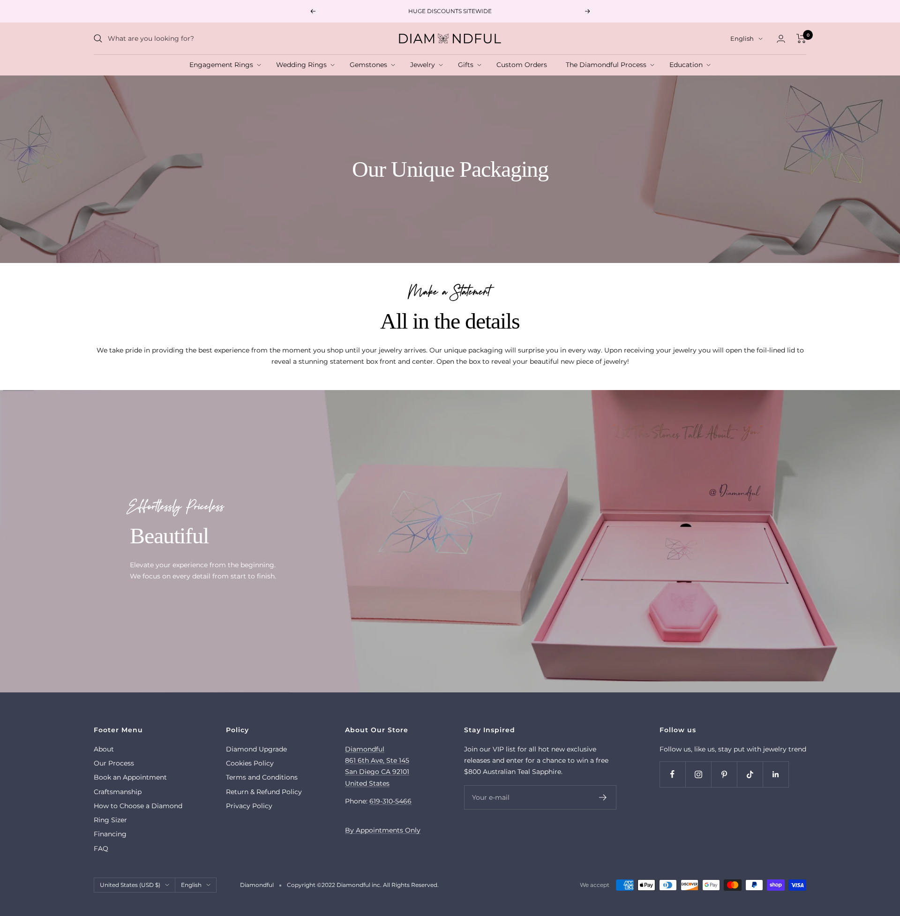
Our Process (114, 763)
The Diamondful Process (608, 64)
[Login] (781, 39)
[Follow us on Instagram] (698, 774)
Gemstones (370, 64)
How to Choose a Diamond (138, 806)
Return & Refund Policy (264, 792)
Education (687, 64)
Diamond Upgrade (256, 749)
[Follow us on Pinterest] (724, 774)
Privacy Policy (249, 806)
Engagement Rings (223, 64)
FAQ (101, 848)
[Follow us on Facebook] (672, 774)
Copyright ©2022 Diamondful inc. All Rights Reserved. (363, 884)
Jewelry (424, 64)
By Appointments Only (382, 830)
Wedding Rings (303, 64)
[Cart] (801, 38)
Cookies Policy (250, 763)
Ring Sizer (110, 820)
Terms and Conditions (262, 777)
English (742, 38)
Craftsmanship (118, 792)
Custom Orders (523, 64)
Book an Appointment (130, 777)
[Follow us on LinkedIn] (775, 774)
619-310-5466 (390, 801)
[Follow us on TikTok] (750, 774)
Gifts (467, 64)
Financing (110, 834)
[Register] (603, 797)
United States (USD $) (130, 884)
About (104, 749)
